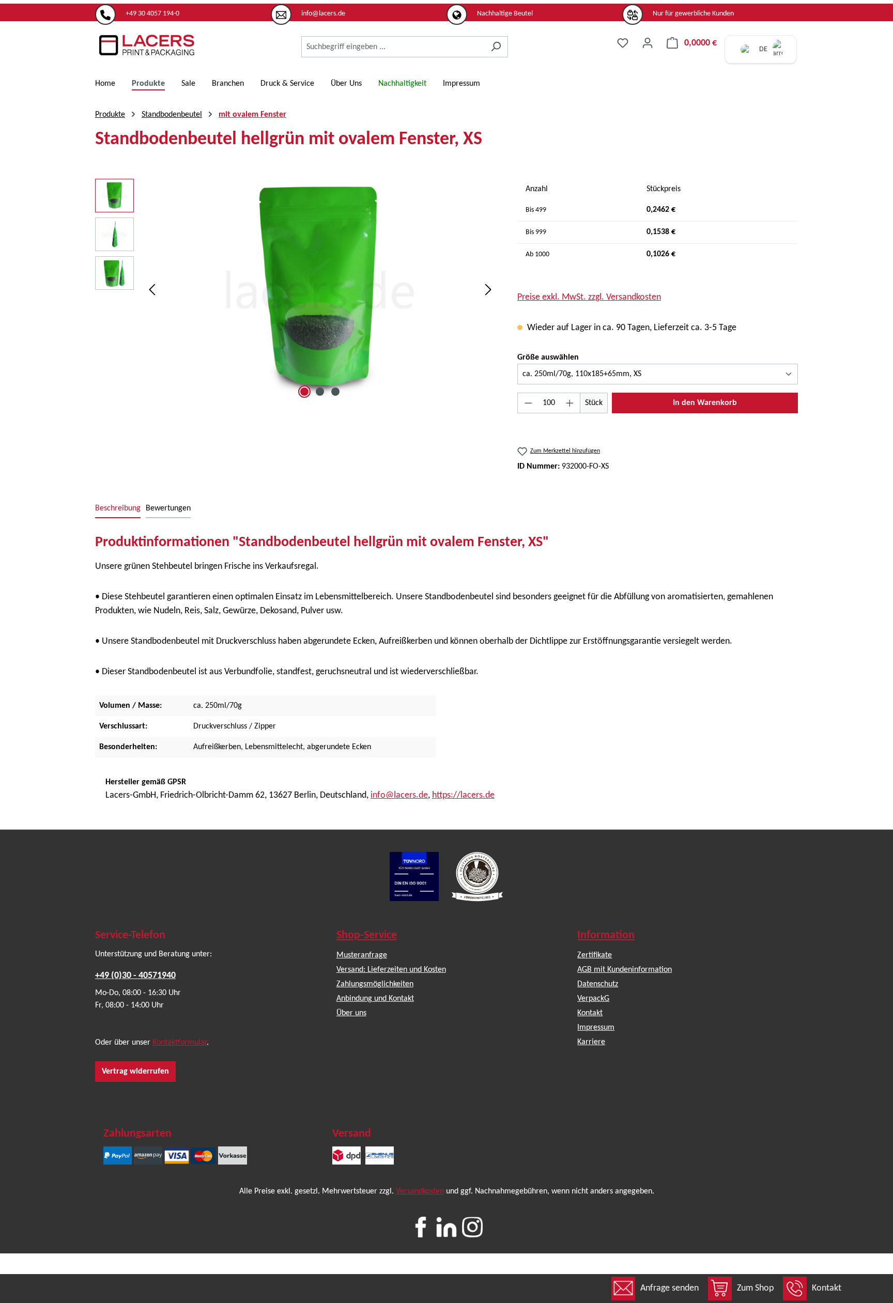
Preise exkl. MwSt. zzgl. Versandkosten (589, 297)
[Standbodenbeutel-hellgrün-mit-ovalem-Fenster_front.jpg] (320, 290)
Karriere (591, 1042)
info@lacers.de (399, 795)
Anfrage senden (669, 1288)
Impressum (595, 1027)
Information (606, 935)
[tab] (118, 509)
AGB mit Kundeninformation (624, 970)
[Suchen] (496, 46)
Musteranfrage (361, 955)
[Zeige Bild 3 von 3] (335, 391)
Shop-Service (366, 935)
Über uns (351, 1013)
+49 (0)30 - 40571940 (135, 976)
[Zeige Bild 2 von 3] (320, 391)
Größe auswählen (548, 357)
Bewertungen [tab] (168, 508)
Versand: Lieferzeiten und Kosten (391, 970)
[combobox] (392, 46)
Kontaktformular (179, 1042)
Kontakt (826, 1288)
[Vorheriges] (152, 290)
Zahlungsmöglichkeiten (374, 984)
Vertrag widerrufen (135, 1071)
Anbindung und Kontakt (375, 999)
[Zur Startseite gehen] (146, 45)
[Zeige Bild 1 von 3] (304, 391)
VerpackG (593, 999)
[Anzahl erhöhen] (570, 403)
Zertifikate (594, 955)
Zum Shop (755, 1288)
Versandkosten (420, 1191)
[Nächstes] (488, 290)
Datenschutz (597, 984)
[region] (296, 290)
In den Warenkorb (705, 403)
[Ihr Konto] (647, 43)
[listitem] (183, 10)
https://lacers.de (463, 795)
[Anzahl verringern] (528, 403)
